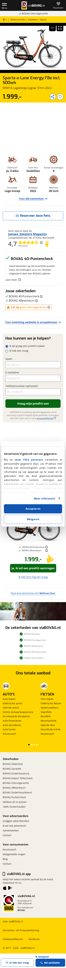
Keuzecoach (9, 733)
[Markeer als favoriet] (60, 97)
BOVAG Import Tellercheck (17, 778)
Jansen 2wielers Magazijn (27, 234)
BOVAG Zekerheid (13, 764)
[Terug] (5, 20)
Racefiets (46, 716)
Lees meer (11, 279)
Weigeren (33, 519)
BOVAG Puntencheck (14, 797)
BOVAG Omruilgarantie (35, 13)
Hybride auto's (11, 707)
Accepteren (33, 508)
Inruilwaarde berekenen (16, 716)
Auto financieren (12, 720)
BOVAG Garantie (12, 768)
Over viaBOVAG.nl (13, 921)
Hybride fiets (48, 725)
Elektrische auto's (13, 703)
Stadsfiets (46, 712)
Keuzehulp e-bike (50, 729)
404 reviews (23, 246)
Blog (5, 859)
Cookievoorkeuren (13, 939)
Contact (7, 835)
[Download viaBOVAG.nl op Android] (10, 888)
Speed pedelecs (50, 707)
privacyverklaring (45, 418)
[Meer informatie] (46, 547)
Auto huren (9, 729)
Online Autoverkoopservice (18, 712)
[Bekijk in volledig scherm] (60, 27)
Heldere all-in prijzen (15, 802)
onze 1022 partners (29, 459)
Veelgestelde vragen (14, 854)
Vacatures (34, 939)
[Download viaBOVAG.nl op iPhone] (5, 888)
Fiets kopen (47, 699)
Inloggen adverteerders (16, 821)
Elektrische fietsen (51, 703)
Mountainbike (48, 720)
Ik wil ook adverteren (14, 825)
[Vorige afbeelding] (5, 47)
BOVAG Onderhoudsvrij (16, 773)
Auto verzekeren (12, 725)
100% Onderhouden (14, 806)
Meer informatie (44, 498)
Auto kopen (9, 699)
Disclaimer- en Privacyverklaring (21, 930)
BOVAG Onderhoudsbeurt (17, 792)
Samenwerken (11, 830)
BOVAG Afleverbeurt (14, 787)
